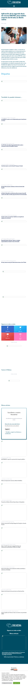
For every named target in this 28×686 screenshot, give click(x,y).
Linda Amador (12, 117)
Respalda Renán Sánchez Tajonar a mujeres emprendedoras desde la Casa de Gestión (10, 241)
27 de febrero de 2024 (5, 185)
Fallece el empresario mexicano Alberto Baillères (11, 480)
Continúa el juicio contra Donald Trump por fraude (12, 165)
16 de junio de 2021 (4, 457)
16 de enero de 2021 (5, 589)
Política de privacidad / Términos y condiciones (14, 657)
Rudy (11, 185)
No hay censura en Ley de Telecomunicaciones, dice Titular (13, 262)
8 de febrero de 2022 (5, 544)
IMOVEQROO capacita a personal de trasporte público (13, 459)
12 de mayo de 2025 (5, 500)
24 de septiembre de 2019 (6, 611)
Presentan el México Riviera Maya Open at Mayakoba (12, 502)
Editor (12, 191)
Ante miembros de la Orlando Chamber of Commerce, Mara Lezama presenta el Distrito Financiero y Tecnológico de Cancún (13, 653)
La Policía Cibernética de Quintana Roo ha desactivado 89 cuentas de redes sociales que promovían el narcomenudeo (14, 194)
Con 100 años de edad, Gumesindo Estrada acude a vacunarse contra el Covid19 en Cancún (12, 145)
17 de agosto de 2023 (5, 117)
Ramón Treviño (11, 143)
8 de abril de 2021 (4, 143)
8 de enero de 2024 (5, 567)
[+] (8, 327)
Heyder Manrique (13, 215)
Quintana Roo (3, 9)
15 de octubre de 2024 (5, 215)
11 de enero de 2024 (5, 164)
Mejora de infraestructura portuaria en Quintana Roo (12, 591)
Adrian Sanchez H (15, 611)
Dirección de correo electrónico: (12, 424)
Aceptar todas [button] (16, 683)
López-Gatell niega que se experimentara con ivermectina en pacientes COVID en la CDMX (11, 546)
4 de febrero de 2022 (5, 479)
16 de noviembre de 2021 (5, 191)
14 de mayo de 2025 (5, 260)
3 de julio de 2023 (4, 521)
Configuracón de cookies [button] (7, 683)
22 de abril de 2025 (5, 238)
